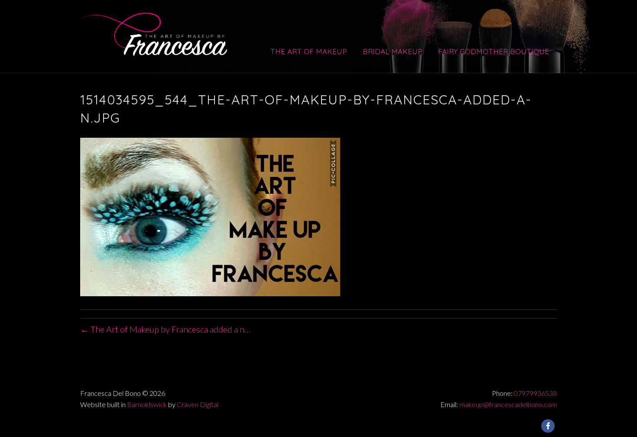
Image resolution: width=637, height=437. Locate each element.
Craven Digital (197, 404)
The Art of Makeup (308, 51)
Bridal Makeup (392, 51)
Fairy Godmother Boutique (493, 51)
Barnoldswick (147, 404)
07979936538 (535, 393)
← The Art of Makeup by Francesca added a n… (165, 329)
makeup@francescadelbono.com (508, 404)
